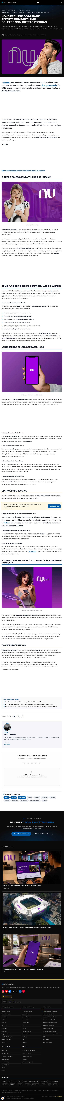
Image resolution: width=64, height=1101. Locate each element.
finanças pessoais (49, 85)
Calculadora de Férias (48, 1025)
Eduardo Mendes (58, 1096)
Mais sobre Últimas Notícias (42, 834)
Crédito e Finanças (27, 1011)
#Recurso (36, 797)
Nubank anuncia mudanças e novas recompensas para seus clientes (23, 170)
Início (3, 10)
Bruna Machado (11, 35)
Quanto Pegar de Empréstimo (50, 1034)
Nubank (28, 10)
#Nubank (13, 797)
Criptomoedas (35, 1084)
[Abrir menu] (38, 2)
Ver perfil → (7, 744)
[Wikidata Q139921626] (21, 1096)
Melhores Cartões (47, 1042)
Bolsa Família (5, 1016)
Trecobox (24, 1059)
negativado (32, 551)
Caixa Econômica (26, 1031)
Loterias (24, 1042)
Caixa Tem (4, 1022)
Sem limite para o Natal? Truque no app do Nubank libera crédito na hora (25, 702)
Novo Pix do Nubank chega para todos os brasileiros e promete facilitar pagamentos (29, 704)
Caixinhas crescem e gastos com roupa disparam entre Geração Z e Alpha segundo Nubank (31, 706)
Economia (27, 1084)
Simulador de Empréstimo (49, 1031)
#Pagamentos (24, 800)
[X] (13, 991)
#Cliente (44, 800)
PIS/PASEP (12, 1084)
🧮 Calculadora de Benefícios (50, 1011)
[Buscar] (61, 2)
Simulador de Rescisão (48, 1014)
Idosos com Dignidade (27, 1062)
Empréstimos (25, 1014)
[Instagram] (3, 991)
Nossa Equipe (5, 1053)
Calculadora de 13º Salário (49, 1019)
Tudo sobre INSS (6, 1011)
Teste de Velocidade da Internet (14, 1092)
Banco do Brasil (26, 1034)
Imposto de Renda (6, 1039)
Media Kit (4, 1070)
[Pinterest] (23, 991)
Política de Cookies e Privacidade (28, 1090)
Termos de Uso (5, 1062)
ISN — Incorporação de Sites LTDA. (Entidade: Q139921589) (21, 1098)
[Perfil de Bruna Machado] (3, 35)
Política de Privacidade (7, 1056)
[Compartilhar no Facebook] (18, 716)
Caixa (49, 1084)
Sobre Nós (4, 1050)
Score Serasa (25, 1019)
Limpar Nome (25, 1022)
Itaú (23, 1039)
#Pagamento (22, 797)
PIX (23, 1025)
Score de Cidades (26, 1053)
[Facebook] (9, 991)
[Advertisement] (32, 105)
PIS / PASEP (4, 1031)
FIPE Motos (46, 1039)
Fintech (21, 10)
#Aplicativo (45, 797)
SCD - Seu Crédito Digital (28, 1050)
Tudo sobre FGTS (6, 1014)
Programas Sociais (6, 1034)
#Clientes (7, 800)
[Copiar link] (22, 716)
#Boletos (52, 797)
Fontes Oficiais (5, 1064)
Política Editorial (5, 1059)
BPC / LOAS (4, 1025)
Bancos (4, 1081)
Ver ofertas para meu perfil (21, 834)
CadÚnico (4, 1019)
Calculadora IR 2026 (48, 1028)
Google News (7, 996)
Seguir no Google (54, 506)
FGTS (15, 1081)
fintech (7, 523)
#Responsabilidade (34, 800)
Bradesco (24, 1036)
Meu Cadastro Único (27, 1056)
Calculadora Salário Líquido (49, 1016)
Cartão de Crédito (26, 1016)
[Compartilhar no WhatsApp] (14, 716)
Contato (3, 1067)
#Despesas (15, 800)
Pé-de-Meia (4, 1028)
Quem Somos (4, 1090)
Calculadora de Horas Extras (50, 1022)
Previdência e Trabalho (7, 1036)
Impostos (4, 1042)
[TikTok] (16, 991)
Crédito (25, 1081)
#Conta (30, 797)
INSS (10, 1081)
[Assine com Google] (32, 781)
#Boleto (7, 797)
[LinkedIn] (20, 991)
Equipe (10, 1090)
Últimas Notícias (12, 10)
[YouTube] (6, 991)
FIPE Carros (46, 1036)
